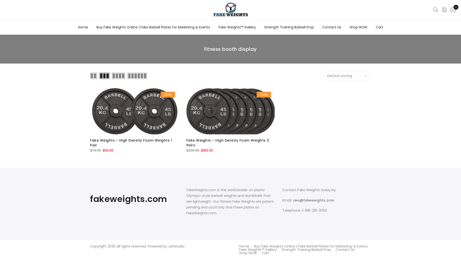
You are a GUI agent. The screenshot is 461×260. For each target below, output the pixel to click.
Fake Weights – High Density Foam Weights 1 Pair (131, 143)
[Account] (444, 10)
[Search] (435, 10)
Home (83, 27)
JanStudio (176, 246)
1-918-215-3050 (314, 210)
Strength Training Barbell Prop (289, 27)
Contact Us (331, 27)
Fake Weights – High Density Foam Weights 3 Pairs (227, 143)
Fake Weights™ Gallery (237, 27)
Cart (379, 27)
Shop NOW (358, 27)
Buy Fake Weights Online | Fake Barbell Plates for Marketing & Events (153, 27)
